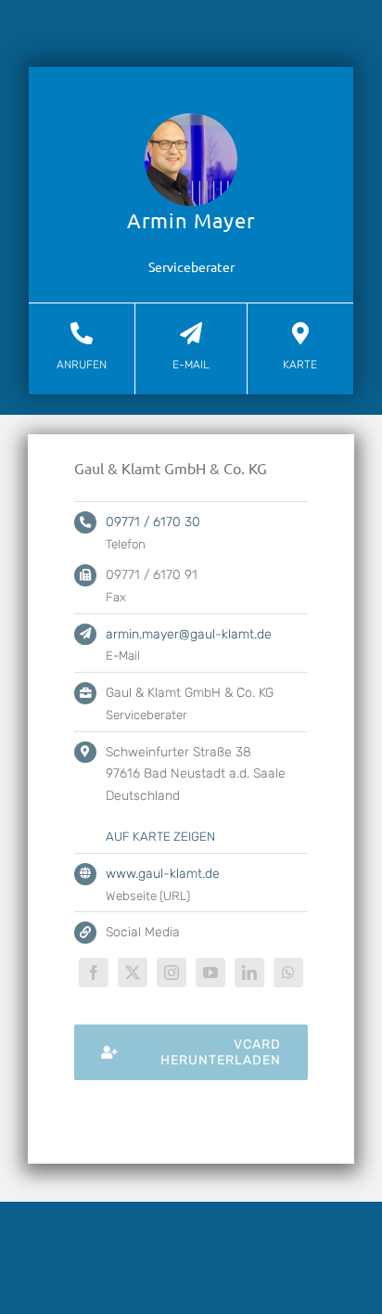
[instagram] (171, 972)
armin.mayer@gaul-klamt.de (189, 634)
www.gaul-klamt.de (163, 874)
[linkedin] (249, 972)
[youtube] (210, 972)
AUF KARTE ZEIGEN (160, 837)
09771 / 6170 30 (153, 522)
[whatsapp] (288, 972)
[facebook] (93, 972)
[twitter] (132, 972)
